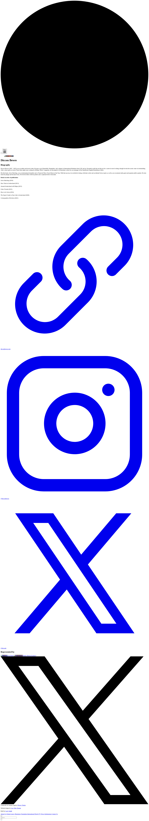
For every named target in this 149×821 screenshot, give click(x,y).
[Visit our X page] (74, 803)
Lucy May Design (16, 808)
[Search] (1, 153)
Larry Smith (8, 811)
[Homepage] (74, 148)
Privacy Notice (22, 805)
